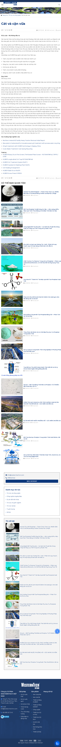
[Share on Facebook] (4, 30)
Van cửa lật (36, 697)
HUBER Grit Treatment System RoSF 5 (15, 162)
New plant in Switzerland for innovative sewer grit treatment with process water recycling (31, 143)
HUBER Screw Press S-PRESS (12, 173)
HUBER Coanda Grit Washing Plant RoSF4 (16, 165)
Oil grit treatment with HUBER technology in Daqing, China (22, 146)
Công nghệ (36, 709)
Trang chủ (5, 15)
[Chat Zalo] (57, 743)
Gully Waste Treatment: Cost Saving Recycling (17, 149)
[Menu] (2, 4)
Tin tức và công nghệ (15, 15)
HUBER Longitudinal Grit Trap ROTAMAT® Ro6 (18, 159)
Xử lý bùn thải (25, 704)
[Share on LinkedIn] (11, 30)
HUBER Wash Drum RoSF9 (11, 170)
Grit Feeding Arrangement (11, 168)
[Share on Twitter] (6, 30)
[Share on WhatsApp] (2, 30)
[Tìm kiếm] (59, 4)
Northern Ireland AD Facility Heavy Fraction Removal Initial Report (24, 140)
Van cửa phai (37, 694)
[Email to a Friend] (7, 30)
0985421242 (11, 478)
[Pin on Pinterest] (9, 30)
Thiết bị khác (37, 732)
